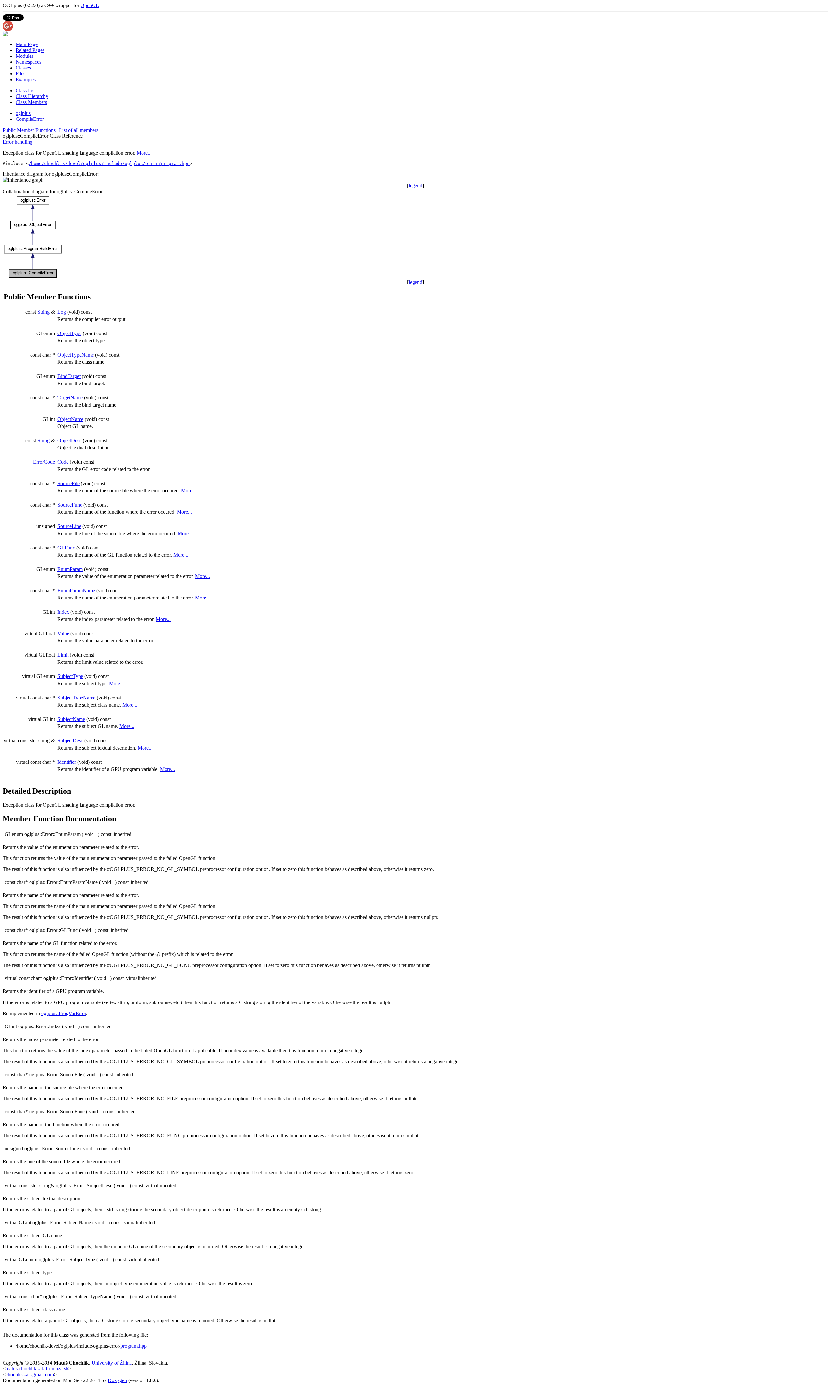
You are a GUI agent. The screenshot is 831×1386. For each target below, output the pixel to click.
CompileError (30, 119)
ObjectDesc (69, 440)
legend (415, 185)
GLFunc (66, 547)
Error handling (17, 142)
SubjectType (70, 676)
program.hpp (133, 1346)
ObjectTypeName (75, 355)
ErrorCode (44, 462)
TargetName (70, 397)
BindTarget (69, 376)
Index (63, 612)
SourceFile (68, 483)
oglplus (23, 113)
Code (62, 462)
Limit (62, 655)
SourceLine (69, 526)
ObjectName (70, 419)
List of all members (78, 130)
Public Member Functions (29, 130)
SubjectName (71, 719)
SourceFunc (69, 505)
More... (144, 153)
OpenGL (90, 5)
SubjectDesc (70, 740)
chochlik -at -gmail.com (30, 1374)
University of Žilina (112, 1363)
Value (63, 633)
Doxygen (117, 1380)
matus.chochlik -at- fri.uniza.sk (37, 1368)
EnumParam (70, 569)
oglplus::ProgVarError (63, 1013)
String (43, 312)
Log (61, 312)
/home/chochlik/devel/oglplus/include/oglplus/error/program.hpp (109, 163)
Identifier (66, 762)
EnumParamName (76, 590)
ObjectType (69, 333)
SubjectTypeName (76, 697)
